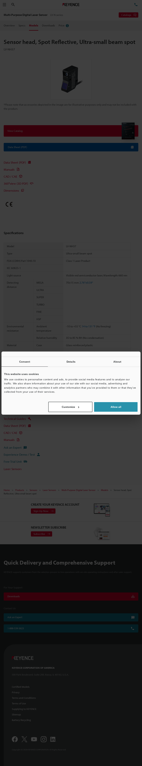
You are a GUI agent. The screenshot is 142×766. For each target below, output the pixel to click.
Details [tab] (71, 361)
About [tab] (117, 361)
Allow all (116, 406)
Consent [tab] (24, 361)
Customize (68, 406)
